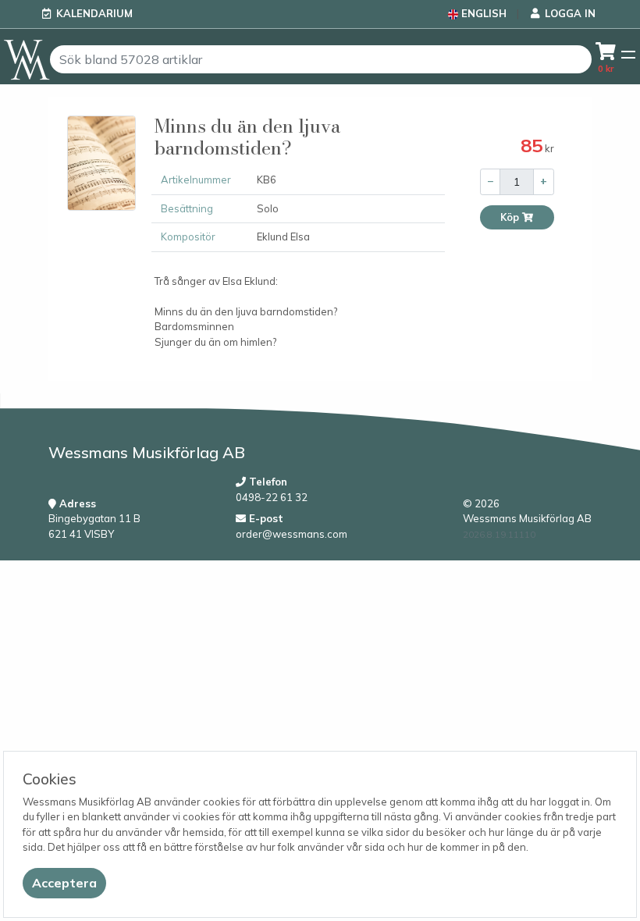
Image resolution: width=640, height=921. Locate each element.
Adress (76, 503)
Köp (510, 217)
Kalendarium (94, 13)
